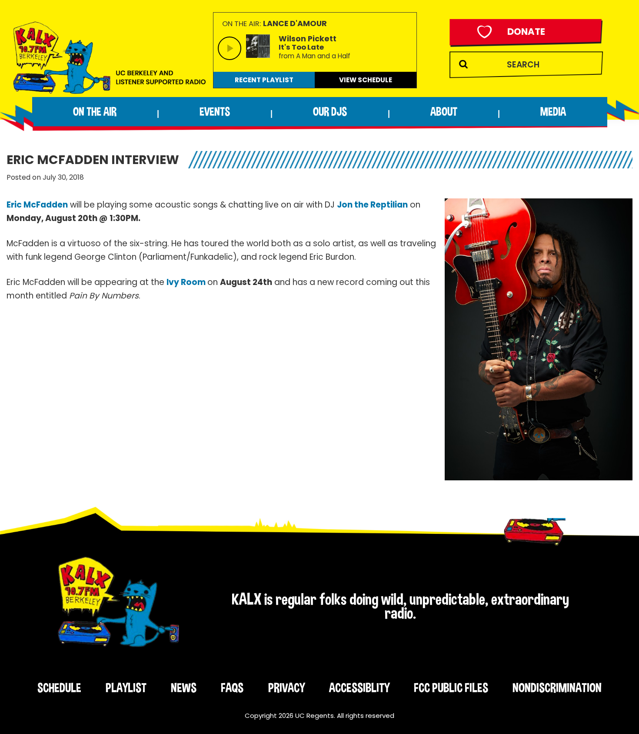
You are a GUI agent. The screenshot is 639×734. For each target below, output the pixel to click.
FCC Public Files (451, 687)
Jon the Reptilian (372, 205)
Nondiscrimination (557, 687)
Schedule (59, 687)
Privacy (286, 687)
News (183, 687)
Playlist (126, 687)
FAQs (232, 687)
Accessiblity (359, 687)
